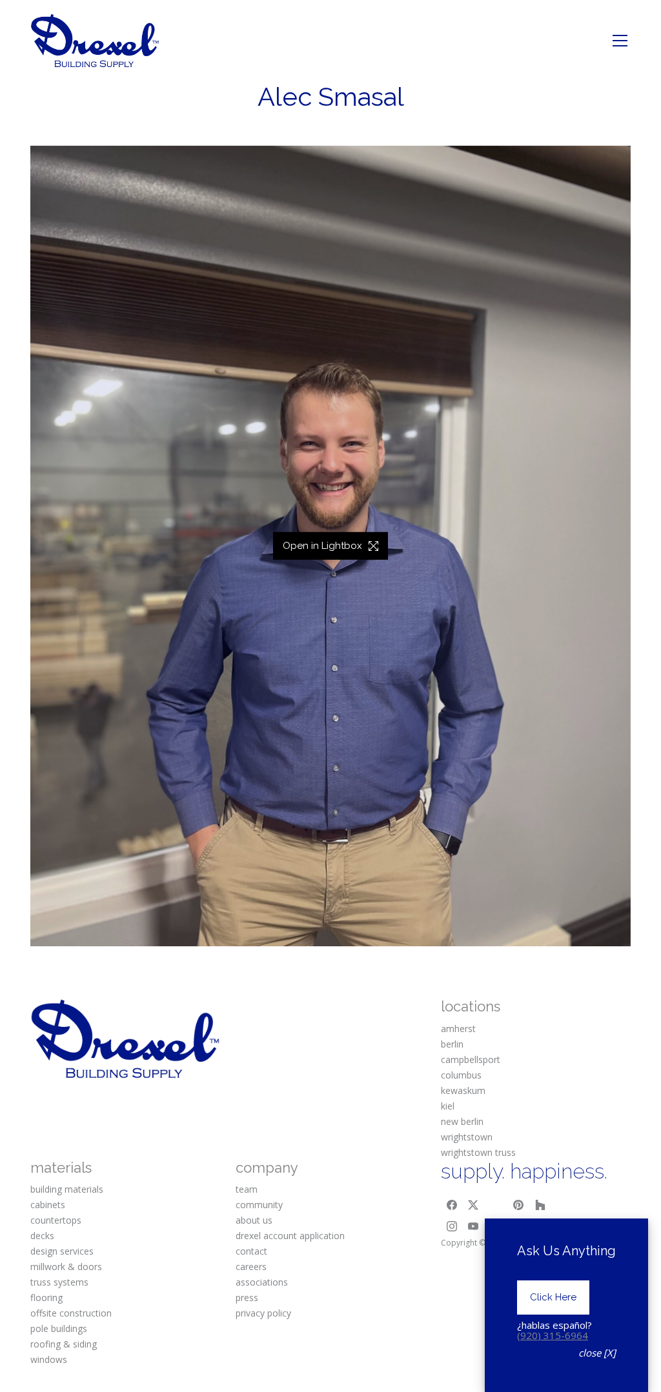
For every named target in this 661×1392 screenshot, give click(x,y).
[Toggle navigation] (620, 41)
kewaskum (463, 1090)
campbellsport (470, 1059)
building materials (66, 1189)
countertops (55, 1220)
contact (251, 1251)
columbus (461, 1075)
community (259, 1204)
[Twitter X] (474, 1205)
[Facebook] (452, 1205)
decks (42, 1235)
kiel (447, 1106)
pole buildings (58, 1328)
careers (251, 1266)
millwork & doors (66, 1266)
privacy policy (263, 1313)
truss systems (59, 1282)
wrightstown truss (478, 1152)
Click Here (553, 1297)
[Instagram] (452, 1227)
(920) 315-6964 (552, 1335)
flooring (46, 1297)
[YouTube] (474, 1227)
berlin (452, 1044)
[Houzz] (540, 1205)
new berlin (462, 1121)
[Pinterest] (518, 1205)
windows (48, 1359)
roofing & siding (63, 1344)
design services (62, 1251)
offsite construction (71, 1313)
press (247, 1297)
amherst (458, 1028)
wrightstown (467, 1137)
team (247, 1189)
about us (254, 1220)
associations (262, 1282)
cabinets (47, 1204)
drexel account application (290, 1235)
